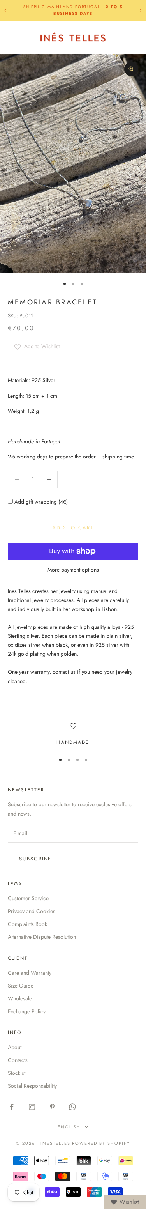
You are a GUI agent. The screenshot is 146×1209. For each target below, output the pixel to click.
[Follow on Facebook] (12, 1107)
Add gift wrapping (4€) (40, 502)
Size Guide (20, 986)
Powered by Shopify (101, 1143)
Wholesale (20, 998)
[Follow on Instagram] (32, 1107)
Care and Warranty (29, 973)
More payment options (73, 570)
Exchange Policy (27, 1011)
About (14, 1047)
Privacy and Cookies (31, 911)
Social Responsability (32, 1086)
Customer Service (28, 898)
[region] (73, 734)
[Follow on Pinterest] (52, 1107)
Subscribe (35, 858)
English (69, 1127)
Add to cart (73, 527)
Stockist (16, 1073)
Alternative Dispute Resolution (42, 937)
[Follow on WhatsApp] (72, 1107)
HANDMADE (72, 742)
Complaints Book (27, 924)
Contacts (18, 1060)
